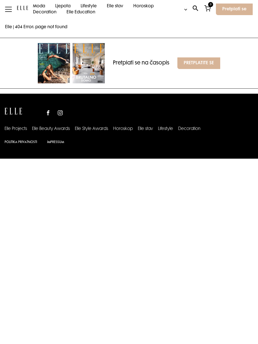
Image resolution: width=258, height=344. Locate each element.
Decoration (44, 12)
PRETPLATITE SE (199, 63)
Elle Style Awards (91, 129)
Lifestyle (89, 6)
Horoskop (143, 6)
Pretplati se (234, 9)
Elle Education (81, 12)
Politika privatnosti (21, 142)
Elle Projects (16, 129)
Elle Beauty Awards (51, 129)
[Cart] (207, 9)
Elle (8, 27)
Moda (39, 6)
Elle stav (115, 6)
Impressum (55, 142)
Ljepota (63, 6)
